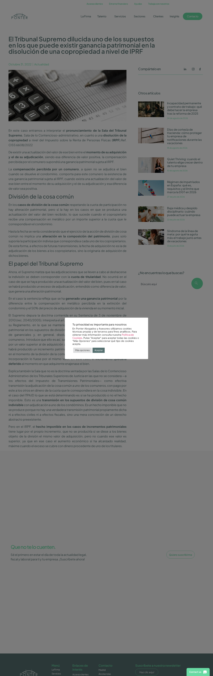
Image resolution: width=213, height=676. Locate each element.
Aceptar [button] (99, 350)
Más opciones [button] (82, 350)
